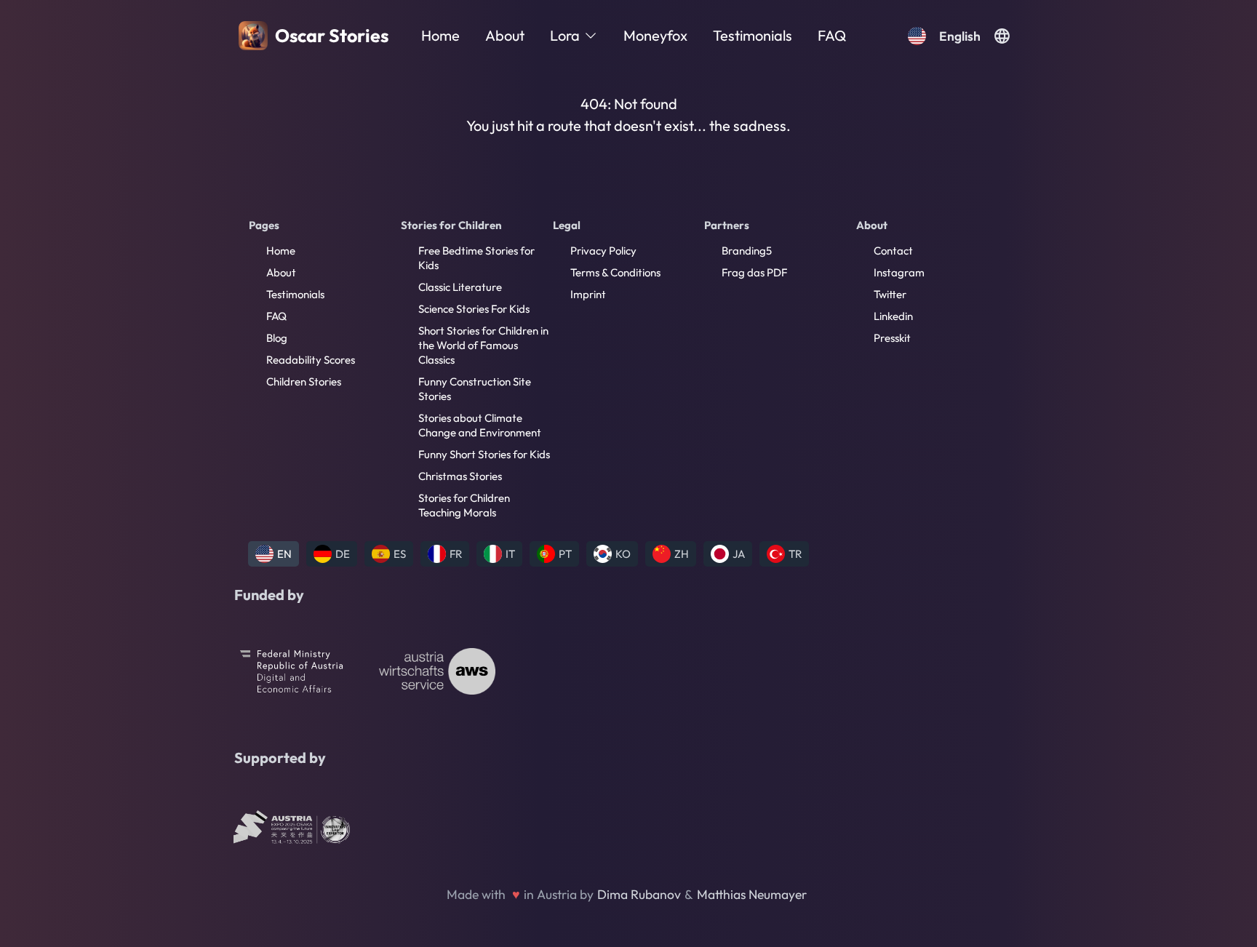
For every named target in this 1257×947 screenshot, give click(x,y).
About (504, 35)
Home (440, 35)
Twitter (890, 294)
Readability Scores (310, 360)
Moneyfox (655, 35)
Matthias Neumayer (752, 894)
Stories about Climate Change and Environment (479, 425)
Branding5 (747, 250)
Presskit (892, 338)
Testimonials (752, 35)
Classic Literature (460, 287)
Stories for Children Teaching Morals (464, 505)
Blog (276, 338)
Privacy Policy (603, 250)
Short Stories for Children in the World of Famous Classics (483, 345)
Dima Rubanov (639, 894)
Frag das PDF (754, 272)
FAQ (832, 35)
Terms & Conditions (615, 272)
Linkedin (893, 316)
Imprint (588, 294)
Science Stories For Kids (474, 309)
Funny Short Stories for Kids (484, 454)
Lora (565, 35)
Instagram (899, 272)
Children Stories (303, 381)
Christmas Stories (460, 476)
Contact (893, 250)
